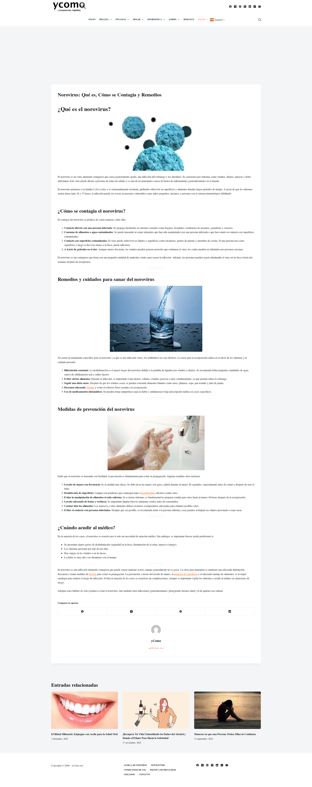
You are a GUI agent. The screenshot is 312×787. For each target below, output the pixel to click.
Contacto (144, 774)
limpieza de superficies (185, 574)
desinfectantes (148, 493)
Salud (201, 19)
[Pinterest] (240, 6)
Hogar (136, 19)
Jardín (172, 19)
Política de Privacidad (163, 770)
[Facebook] (230, 6)
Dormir (90, 387)
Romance (189, 19)
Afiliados (129, 774)
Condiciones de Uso (135, 770)
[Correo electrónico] (259, 6)
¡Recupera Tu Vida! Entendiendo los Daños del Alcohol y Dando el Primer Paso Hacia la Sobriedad (154, 736)
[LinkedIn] (250, 6)
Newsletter (158, 765)
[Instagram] (255, 6)
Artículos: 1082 (156, 648)
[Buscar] (259, 19)
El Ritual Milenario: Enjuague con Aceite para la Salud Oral (84, 734)
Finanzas (121, 19)
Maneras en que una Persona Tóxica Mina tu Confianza (225, 734)
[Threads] (245, 6)
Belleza (104, 19)
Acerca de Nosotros (135, 765)
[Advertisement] (156, 50)
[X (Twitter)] (235, 6)
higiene (92, 574)
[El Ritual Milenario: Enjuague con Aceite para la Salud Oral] (84, 710)
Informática (154, 19)
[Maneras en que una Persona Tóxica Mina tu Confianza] (227, 710)
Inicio (92, 19)
